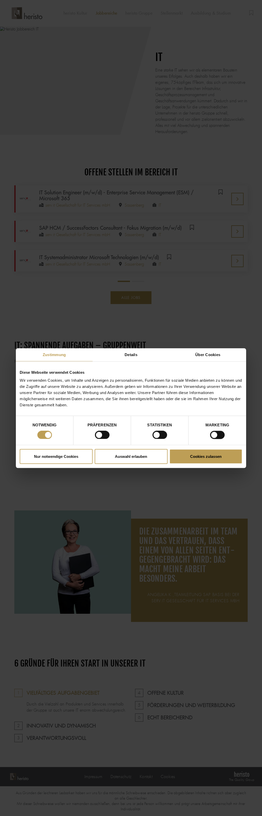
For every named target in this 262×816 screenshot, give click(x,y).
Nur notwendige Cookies (56, 456)
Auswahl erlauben (131, 456)
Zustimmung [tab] (54, 354)
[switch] (102, 435)
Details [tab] (131, 354)
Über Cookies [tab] (207, 354)
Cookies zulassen (206, 456)
